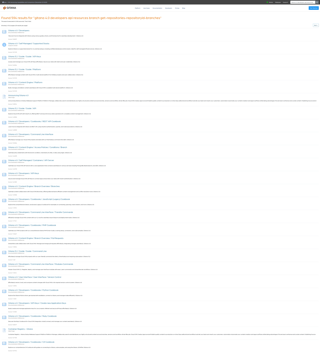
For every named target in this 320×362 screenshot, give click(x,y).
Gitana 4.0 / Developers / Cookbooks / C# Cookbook (31, 342)
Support (285, 2)
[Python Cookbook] (4, 291)
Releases (278, 2)
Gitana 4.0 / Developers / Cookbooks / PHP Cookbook (32, 225)
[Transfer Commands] (4, 213)
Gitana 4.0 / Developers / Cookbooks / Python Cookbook (33, 290)
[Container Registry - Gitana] (4, 330)
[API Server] (4, 161)
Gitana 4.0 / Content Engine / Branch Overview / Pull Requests (35, 238)
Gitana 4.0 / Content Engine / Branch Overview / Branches (34, 186)
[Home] (11, 8)
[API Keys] (4, 57)
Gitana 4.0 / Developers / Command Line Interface (30, 134)
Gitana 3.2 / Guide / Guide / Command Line (27, 251)
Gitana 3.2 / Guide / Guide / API (22, 108)
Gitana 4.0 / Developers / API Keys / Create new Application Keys (37, 303)
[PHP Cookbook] (4, 226)
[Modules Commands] (4, 265)
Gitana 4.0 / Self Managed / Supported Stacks (28, 43)
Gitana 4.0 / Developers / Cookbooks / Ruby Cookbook (32, 316)
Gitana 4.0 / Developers (18, 30)
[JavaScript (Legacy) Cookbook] (4, 200)
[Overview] (4, 31)
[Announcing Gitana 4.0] (4, 96)
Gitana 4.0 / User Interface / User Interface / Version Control (34, 277)
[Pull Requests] (4, 239)
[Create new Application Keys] (4, 304)
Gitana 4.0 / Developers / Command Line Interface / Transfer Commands (40, 212)
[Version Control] (4, 278)
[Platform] (4, 70)
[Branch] (4, 148)
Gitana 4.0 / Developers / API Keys (23, 173)
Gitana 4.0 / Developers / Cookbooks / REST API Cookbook (34, 121)
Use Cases (146, 8)
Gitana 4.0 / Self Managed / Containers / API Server (31, 160)
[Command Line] (4, 252)
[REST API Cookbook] (4, 122)
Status (271, 2)
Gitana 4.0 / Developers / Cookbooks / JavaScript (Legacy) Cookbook (39, 199)
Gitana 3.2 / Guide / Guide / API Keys (24, 56)
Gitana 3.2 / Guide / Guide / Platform (24, 69)
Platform (137, 8)
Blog (183, 8)
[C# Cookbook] (4, 343)
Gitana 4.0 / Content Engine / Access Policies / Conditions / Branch (37, 147)
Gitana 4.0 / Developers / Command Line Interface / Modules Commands (40, 264)
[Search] (317, 2)
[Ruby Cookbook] (4, 317)
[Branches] (4, 187)
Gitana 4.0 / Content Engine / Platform (25, 82)
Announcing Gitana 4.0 (18, 95)
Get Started (314, 8)
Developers (168, 8)
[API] (4, 109)
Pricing (177, 8)
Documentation (157, 8)
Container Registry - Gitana (20, 329)
